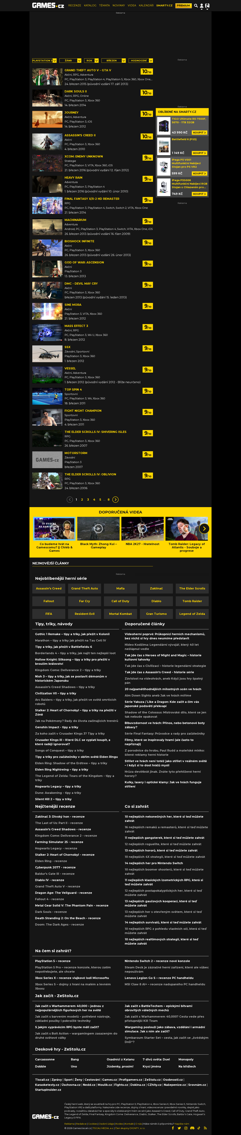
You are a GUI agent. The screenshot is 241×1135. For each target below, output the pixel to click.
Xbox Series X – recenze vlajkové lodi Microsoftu (72, 978)
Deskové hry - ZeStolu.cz (60, 1049)
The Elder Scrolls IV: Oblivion (90, 474)
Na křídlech (187, 1066)
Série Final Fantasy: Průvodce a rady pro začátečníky (165, 733)
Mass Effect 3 (76, 326)
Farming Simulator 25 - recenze (59, 842)
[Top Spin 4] (47, 396)
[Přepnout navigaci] (201, 5)
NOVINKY (119, 5)
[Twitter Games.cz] (179, 1128)
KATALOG (90, 5)
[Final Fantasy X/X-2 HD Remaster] (47, 205)
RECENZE (74, 5)
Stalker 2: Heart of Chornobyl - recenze (65, 854)
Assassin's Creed (49, 588)
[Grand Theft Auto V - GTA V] (47, 76)
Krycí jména (152, 1066)
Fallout (49, 601)
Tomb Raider (192, 601)
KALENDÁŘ (146, 5)
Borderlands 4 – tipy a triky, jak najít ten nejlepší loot (75, 653)
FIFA (49, 614)
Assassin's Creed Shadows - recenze (63, 829)
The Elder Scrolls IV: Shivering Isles (95, 432)
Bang (75, 1059)
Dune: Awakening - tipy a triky (58, 793)
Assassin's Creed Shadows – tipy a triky (65, 687)
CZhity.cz (154, 1085)
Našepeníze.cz (175, 1085)
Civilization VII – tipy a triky (55, 693)
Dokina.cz (137, 1085)
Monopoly (186, 1059)
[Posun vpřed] (204, 528)
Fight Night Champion (83, 410)
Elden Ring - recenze (51, 861)
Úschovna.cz (71, 1085)
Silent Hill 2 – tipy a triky (53, 799)
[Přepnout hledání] (196, 5)
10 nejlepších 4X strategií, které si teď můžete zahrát (165, 857)
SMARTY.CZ (164, 5)
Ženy (78, 1079)
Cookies (92, 1123)
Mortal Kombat (120, 614)
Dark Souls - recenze (51, 912)
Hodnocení (139, 60)
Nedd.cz (89, 1085)
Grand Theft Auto (84, 588)
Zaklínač (156, 588)
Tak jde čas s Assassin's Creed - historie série (159, 672)
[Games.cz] (48, 5)
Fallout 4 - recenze (49, 899)
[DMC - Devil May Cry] (47, 290)
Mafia (120, 588)
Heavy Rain (73, 177)
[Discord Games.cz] (192, 1128)
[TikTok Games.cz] (198, 1128)
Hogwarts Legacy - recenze (56, 848)
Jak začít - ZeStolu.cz (57, 995)
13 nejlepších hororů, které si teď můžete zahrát (161, 850)
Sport (68, 1079)
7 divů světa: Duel (156, 1059)
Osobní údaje (106, 1123)
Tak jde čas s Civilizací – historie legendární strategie (165, 666)
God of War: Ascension (84, 262)
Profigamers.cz (130, 1079)
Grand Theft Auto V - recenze (57, 886)
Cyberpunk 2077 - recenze (55, 867)
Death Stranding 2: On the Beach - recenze (68, 918)
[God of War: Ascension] (47, 269)
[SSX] (47, 353)
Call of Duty (120, 601)
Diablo (156, 601)
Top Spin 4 (73, 389)
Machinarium (75, 220)
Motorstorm (76, 453)
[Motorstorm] (47, 459)
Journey (72, 112)
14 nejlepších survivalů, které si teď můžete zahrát (163, 922)
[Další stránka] (115, 500)
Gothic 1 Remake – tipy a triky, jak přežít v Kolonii (72, 634)
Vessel (70, 368)
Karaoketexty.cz (47, 1085)
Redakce (81, 1123)
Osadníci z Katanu (120, 1059)
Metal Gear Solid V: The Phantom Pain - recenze (72, 905)
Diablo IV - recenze (49, 880)
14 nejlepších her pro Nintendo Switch (154, 863)
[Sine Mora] (47, 311)
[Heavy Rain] (47, 184)
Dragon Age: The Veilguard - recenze (63, 892)
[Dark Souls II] (47, 98)
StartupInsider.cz (48, 1089)
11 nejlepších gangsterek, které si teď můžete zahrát (164, 837)
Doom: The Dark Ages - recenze (59, 924)
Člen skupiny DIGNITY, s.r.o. (130, 1128)
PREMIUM (183, 5)
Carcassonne (45, 1059)
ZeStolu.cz (152, 1079)
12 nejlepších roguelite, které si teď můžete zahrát (163, 844)
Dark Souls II (76, 91)
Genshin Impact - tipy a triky (56, 727)
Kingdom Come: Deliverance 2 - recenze (66, 835)
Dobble (40, 1066)
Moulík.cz (105, 1085)
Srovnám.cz (197, 1085)
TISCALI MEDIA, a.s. (103, 1128)
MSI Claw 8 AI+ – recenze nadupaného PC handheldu (165, 984)
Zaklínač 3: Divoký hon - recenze (60, 816)
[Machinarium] (47, 226)
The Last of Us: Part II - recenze (59, 823)
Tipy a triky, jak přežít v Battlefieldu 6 (63, 647)
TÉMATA (104, 5)
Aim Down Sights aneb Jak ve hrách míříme (158, 695)
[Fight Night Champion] (47, 417)
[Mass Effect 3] (47, 332)
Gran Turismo (156, 614)
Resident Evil (85, 614)
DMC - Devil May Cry (81, 283)
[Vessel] (47, 375)
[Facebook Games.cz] (172, 1128)
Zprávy (57, 1079)
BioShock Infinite (79, 241)
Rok (89, 60)
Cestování (92, 1079)
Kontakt (129, 1123)
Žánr (68, 60)
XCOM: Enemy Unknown (84, 156)
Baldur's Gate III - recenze (55, 873)
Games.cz (109, 1079)
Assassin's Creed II (80, 135)
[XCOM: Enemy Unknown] (47, 163)
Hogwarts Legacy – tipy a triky (58, 786)
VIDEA (132, 5)
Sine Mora (73, 304)
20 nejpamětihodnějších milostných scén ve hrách (163, 689)
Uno (74, 1066)
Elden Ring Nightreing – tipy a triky (61, 769)
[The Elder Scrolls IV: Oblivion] (47, 481)
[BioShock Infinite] (47, 247)
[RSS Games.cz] (205, 1128)
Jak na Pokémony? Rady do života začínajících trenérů (76, 721)
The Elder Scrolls (192, 588)
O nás (138, 1123)
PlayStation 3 (42, 60)
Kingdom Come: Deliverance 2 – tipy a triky (68, 670)
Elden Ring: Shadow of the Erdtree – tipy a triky (71, 763)
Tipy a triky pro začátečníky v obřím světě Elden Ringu (76, 757)
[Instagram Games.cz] (185, 1128)
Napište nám (182, 1123)
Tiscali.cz (42, 1079)
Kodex (120, 1123)
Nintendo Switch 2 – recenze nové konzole (157, 961)
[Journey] (47, 119)
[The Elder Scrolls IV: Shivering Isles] (47, 438)
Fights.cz (121, 1085)
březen (112, 60)
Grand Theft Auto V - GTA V (88, 70)
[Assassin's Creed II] (47, 141)
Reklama (69, 1123)
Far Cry (84, 601)
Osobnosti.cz (173, 1079)
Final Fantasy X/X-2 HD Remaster (92, 198)
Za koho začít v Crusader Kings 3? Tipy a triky (70, 733)
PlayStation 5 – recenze (53, 961)
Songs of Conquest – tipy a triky (59, 750)
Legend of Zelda (192, 614)
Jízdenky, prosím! (120, 1066)
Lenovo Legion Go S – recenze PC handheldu (159, 978)
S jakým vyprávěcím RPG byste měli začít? (67, 1027)
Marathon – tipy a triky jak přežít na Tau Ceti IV (70, 640)
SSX (67, 347)
